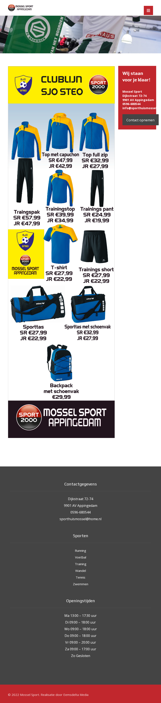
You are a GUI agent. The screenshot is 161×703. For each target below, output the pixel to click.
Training (80, 564)
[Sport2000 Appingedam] (20, 7)
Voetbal (80, 557)
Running (80, 550)
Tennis (80, 577)
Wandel (80, 571)
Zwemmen (80, 584)
